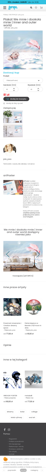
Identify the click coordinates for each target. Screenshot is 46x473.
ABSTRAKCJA (13, 15)
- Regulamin (12, 439)
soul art (32, 417)
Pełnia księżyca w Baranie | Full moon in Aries (33, 325)
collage (34, 411)
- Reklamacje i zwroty (16, 446)
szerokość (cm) (9, 85)
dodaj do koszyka (16, 99)
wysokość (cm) (34, 85)
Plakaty (5, 15)
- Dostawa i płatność (15, 449)
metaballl (28, 396)
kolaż (22, 411)
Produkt (6, 76)
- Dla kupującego (14, 444)
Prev (9, 254)
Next (36, 254)
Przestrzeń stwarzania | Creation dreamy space (12, 325)
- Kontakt (11, 454)
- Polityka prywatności (16, 441)
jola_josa (21, 15)
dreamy (10, 411)
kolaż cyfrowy (16, 417)
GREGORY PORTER (10, 396)
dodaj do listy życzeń (13, 103)
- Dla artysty (12, 452)
